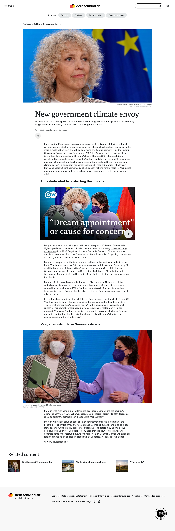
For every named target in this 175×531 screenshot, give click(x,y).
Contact (56, 496)
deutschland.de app (120, 496)
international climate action (104, 422)
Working (64, 15)
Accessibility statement (63, 501)
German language (116, 15)
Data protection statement (74, 496)
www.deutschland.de (57, 442)
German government (99, 299)
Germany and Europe (52, 24)
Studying (78, 15)
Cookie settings (83, 501)
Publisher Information (99, 496)
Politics (37, 24)
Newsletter (137, 496)
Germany (107, 150)
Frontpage (27, 24)
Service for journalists (154, 496)
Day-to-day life (95, 15)
